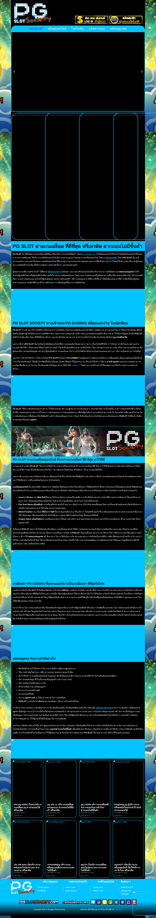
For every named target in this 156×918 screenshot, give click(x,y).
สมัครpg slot (118, 28)
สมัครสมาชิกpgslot (104, 708)
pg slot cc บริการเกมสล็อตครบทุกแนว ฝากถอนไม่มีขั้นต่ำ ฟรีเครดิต (60, 807)
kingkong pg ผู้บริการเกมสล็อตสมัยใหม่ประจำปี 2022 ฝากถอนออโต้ (127, 807)
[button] (14, 71)
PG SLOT (36, 28)
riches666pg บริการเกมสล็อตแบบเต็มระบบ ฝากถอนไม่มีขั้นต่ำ (60, 867)
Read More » (18, 815)
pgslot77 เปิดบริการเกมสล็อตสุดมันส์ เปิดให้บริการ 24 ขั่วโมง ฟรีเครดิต (127, 867)
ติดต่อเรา (76, 365)
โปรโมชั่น (77, 28)
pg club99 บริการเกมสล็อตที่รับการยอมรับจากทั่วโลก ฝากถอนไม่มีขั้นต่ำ (94, 807)
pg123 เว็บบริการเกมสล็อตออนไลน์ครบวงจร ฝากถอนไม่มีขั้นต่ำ (93, 867)
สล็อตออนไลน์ (57, 28)
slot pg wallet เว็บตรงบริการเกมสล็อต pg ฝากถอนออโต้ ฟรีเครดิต (28, 807)
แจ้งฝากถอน (97, 28)
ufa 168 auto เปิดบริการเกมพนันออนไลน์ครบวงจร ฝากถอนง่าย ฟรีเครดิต (27, 867)
